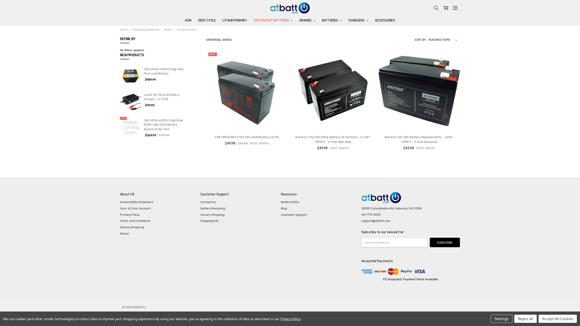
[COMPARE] (280, 58)
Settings (502, 318)
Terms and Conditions (135, 221)
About (124, 233)
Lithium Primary (234, 20)
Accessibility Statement (136, 202)
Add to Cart (247, 123)
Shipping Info (210, 221)
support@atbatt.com (375, 221)
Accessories (385, 20)
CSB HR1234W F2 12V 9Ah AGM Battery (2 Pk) (247, 137)
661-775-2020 (371, 214)
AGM (188, 20)
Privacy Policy (130, 214)
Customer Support (294, 214)
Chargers (356, 20)
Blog (284, 208)
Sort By (420, 39)
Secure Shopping (132, 227)
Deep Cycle (207, 20)
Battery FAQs (290, 202)
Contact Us (208, 202)
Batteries (330, 20)
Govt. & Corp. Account (135, 208)
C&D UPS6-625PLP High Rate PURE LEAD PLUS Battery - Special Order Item (163, 125)
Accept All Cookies (557, 318)
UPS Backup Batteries (272, 20)
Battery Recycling (213, 208)
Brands (306, 20)
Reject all (525, 318)
